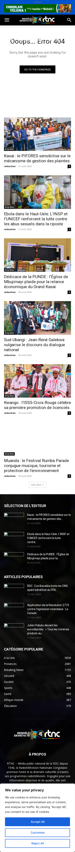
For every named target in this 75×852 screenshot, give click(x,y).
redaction (10, 166)
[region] (37, 818)
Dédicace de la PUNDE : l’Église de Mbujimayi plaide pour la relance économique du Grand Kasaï (36, 281)
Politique (10, 30)
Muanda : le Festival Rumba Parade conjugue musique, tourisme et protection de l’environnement (36, 465)
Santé (8, 40)
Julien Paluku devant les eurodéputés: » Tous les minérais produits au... (48, 629)
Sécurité (9, 49)
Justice (54, 40)
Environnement (30, 40)
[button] (6, 20)
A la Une (9, 149)
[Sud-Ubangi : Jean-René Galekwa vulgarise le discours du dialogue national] (37, 318)
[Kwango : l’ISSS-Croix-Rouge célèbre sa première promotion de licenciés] (37, 381)
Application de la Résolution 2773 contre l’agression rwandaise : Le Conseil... (48, 609)
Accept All (37, 821)
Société (29, 30)
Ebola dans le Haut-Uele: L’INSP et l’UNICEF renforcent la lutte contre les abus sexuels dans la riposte (36, 218)
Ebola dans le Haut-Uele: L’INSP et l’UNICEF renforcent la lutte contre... (48, 538)
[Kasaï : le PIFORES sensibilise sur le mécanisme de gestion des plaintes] (37, 134)
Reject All (37, 843)
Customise (38, 832)
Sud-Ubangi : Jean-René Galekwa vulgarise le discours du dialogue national (34, 344)
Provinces (11, 59)
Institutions (32, 49)
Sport (45, 30)
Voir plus (36, 484)
